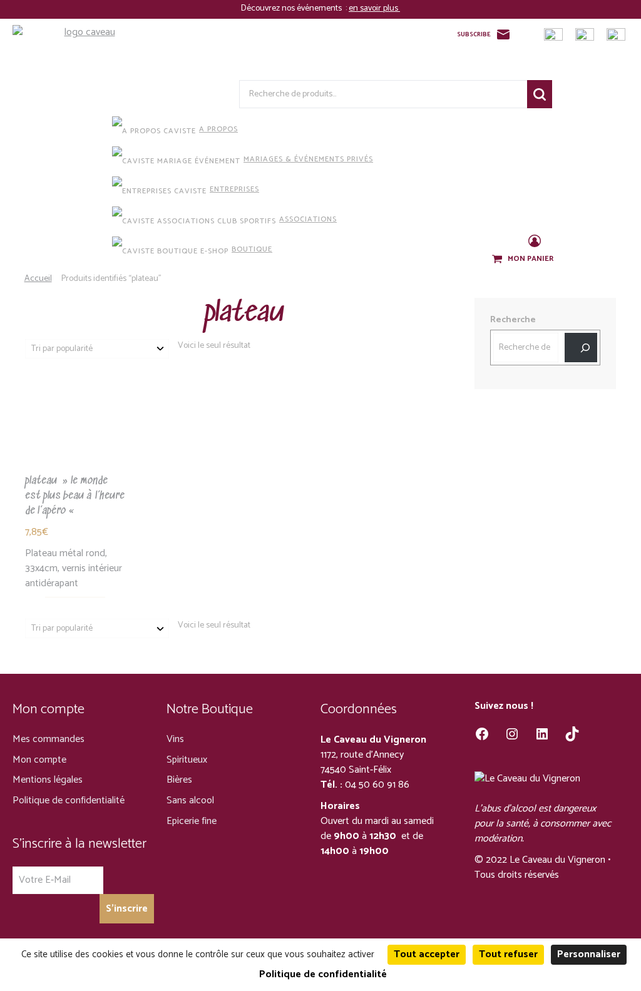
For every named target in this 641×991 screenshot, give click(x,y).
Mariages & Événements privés (308, 159)
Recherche (539, 94)
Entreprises (234, 189)
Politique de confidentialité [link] (323, 974)
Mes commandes (49, 739)
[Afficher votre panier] (498, 259)
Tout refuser (508, 954)
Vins (175, 739)
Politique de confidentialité (69, 800)
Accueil (38, 279)
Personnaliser (588, 954)
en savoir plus (374, 8)
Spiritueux (187, 759)
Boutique (252, 249)
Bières (179, 779)
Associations (308, 219)
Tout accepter (426, 954)
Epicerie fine (192, 821)
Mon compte (39, 759)
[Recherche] (581, 347)
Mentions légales (48, 779)
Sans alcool (190, 800)
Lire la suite (75, 450)
